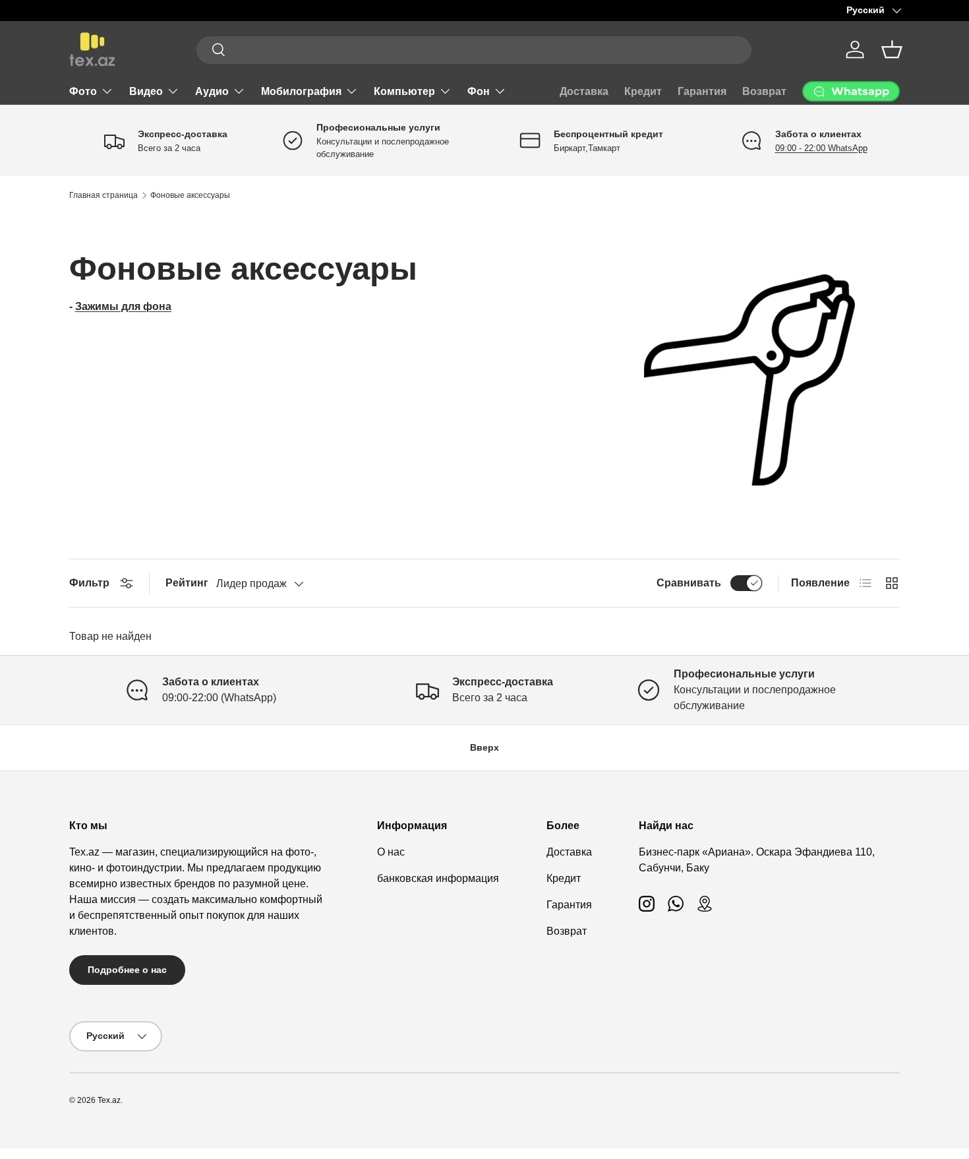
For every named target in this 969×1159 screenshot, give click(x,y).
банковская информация (438, 878)
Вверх (484, 747)
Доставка (584, 91)
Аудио (212, 91)
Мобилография (301, 91)
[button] (891, 49)
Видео (146, 91)
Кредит (643, 91)
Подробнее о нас (127, 969)
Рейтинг (186, 582)
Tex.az (109, 1100)
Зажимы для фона (123, 306)
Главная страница (103, 195)
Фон (478, 91)
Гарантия (702, 91)
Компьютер (404, 91)
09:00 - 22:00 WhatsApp (821, 148)
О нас (391, 852)
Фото (83, 91)
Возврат (764, 91)
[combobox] (473, 49)
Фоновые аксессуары (190, 195)
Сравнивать (689, 582)
